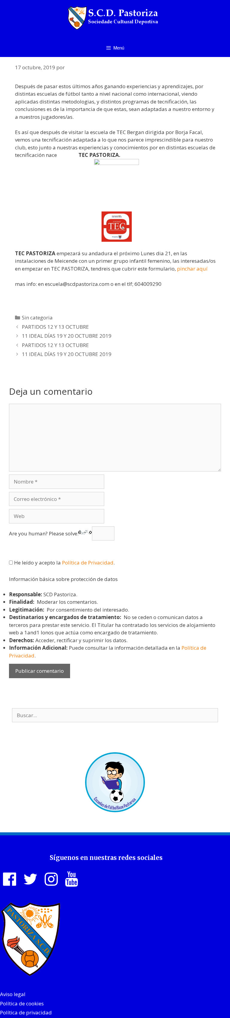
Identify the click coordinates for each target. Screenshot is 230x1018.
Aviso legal (12, 994)
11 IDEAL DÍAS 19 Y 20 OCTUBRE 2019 (66, 335)
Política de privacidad (26, 1012)
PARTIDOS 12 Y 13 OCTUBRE (55, 326)
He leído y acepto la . (64, 562)
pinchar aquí (192, 268)
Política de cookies (22, 1003)
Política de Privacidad (88, 562)
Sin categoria (37, 317)
